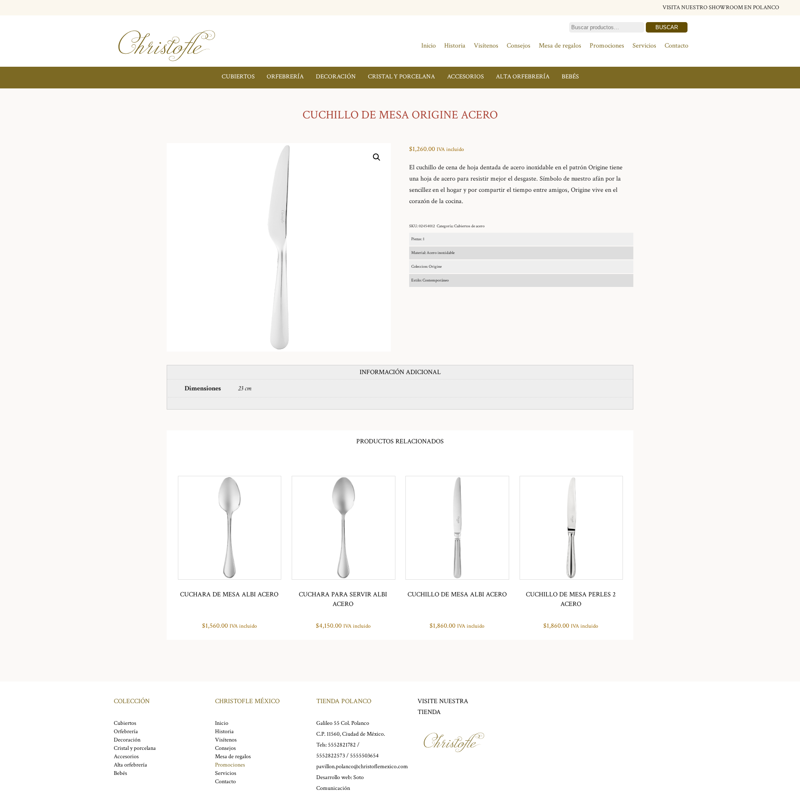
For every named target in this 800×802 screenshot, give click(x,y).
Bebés (570, 76)
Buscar (666, 27)
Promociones (607, 45)
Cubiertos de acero (469, 226)
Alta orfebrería (523, 76)
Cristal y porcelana (401, 76)
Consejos (518, 45)
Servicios (644, 45)
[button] (376, 157)
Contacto (676, 45)
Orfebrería (285, 76)
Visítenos (486, 45)
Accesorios (465, 76)
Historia (454, 45)
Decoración (336, 76)
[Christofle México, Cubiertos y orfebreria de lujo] (166, 65)
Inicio (428, 45)
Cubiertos (238, 76)
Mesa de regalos (560, 45)
